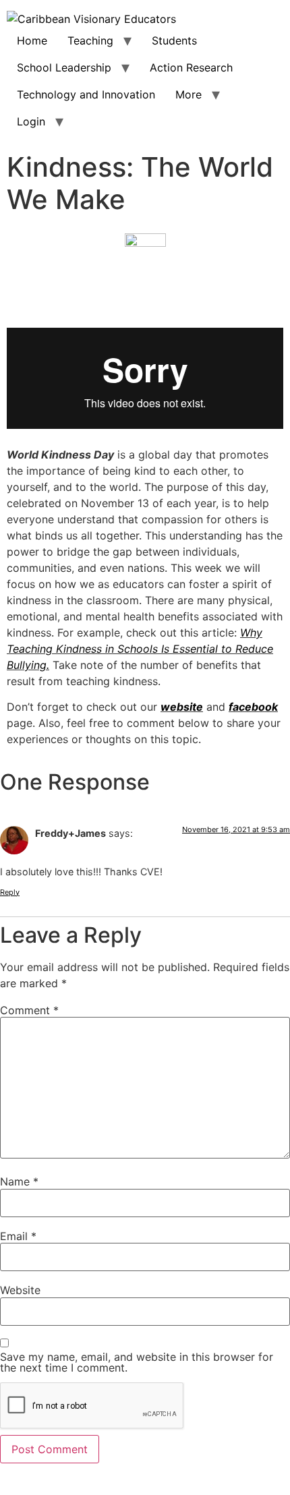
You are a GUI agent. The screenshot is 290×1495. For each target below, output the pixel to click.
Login (31, 121)
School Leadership (64, 67)
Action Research (191, 67)
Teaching (90, 40)
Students (174, 40)
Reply (10, 892)
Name (19, 1181)
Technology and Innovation (86, 94)
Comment (29, 1010)
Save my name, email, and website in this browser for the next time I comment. (136, 1362)
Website (20, 1290)
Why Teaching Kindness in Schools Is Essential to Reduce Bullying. (140, 649)
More (188, 94)
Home (32, 40)
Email (18, 1236)
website (182, 706)
